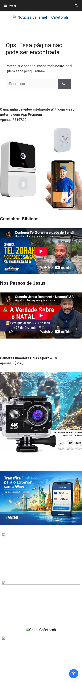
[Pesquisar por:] (32, 84)
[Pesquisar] (64, 84)
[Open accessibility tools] (73, 673)
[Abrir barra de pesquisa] (76, 5)
